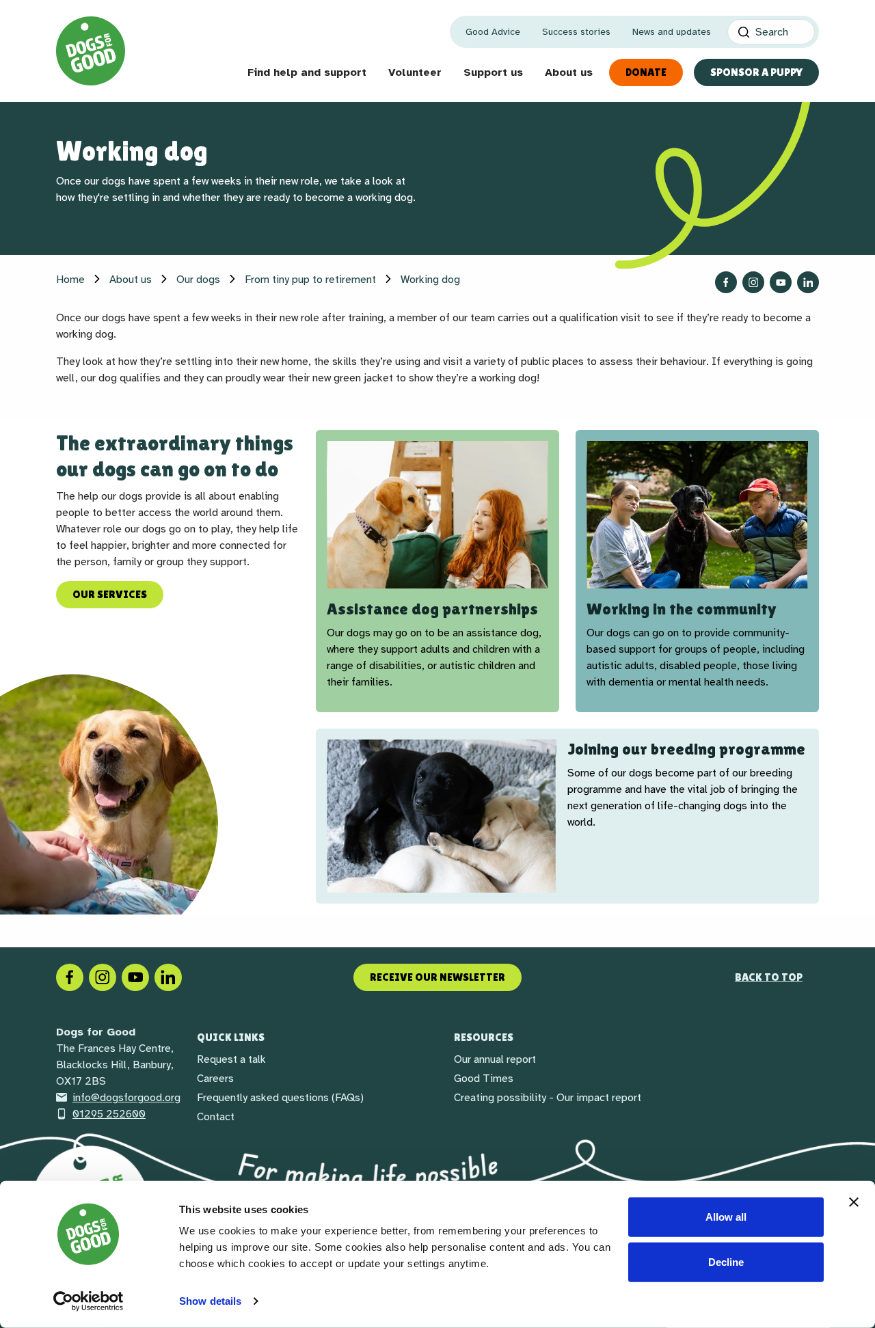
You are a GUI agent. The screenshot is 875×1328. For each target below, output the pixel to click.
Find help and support (306, 72)
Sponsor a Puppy (756, 72)
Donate (646, 72)
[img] (437, 514)
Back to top (769, 977)
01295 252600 (109, 1114)
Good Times (483, 1078)
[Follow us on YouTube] (781, 282)
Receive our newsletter (437, 977)
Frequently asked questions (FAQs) (280, 1098)
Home (70, 279)
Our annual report (495, 1059)
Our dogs (198, 279)
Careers (215, 1078)
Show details (210, 1301)
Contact (215, 1117)
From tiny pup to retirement (310, 279)
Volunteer (415, 72)
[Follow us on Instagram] (753, 282)
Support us (493, 72)
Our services (109, 594)
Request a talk (231, 1059)
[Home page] (90, 50)
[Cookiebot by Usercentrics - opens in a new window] (88, 1301)
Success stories (576, 32)
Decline (726, 1261)
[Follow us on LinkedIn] (808, 282)
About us (569, 72)
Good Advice (493, 32)
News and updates (671, 32)
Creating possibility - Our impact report (547, 1098)
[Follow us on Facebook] (726, 282)
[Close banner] (854, 1202)
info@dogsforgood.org (126, 1098)
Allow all (725, 1217)
